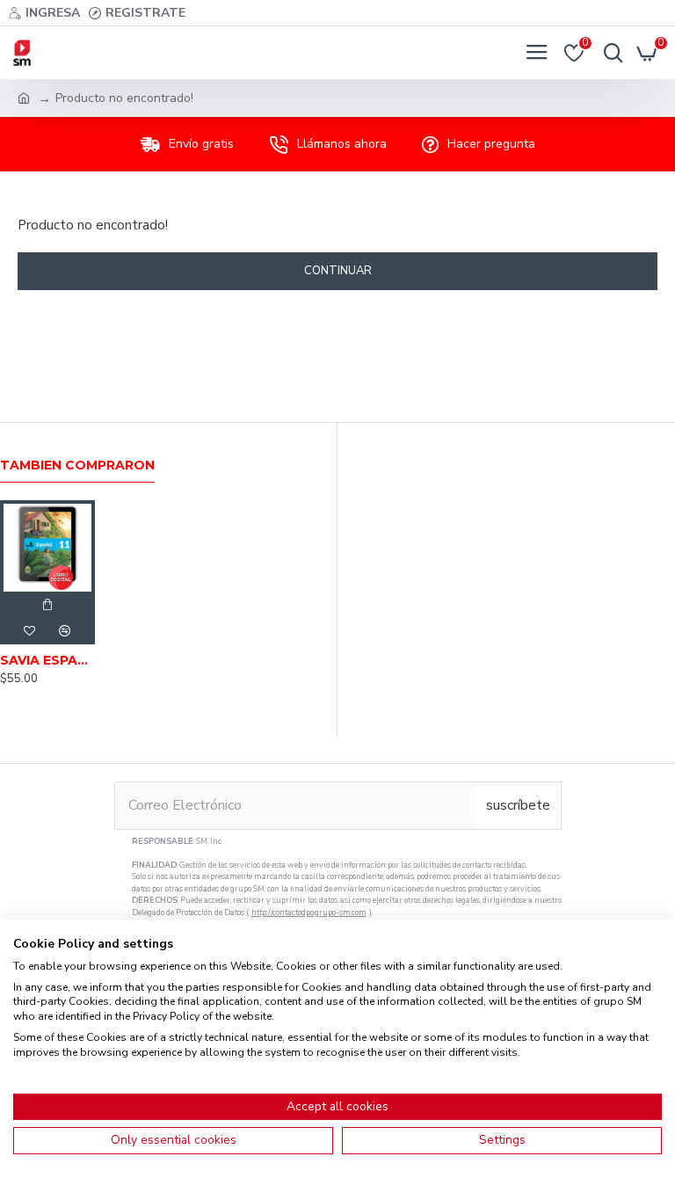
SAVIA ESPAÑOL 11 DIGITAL (47, 660)
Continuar (338, 271)
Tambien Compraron (77, 465)
